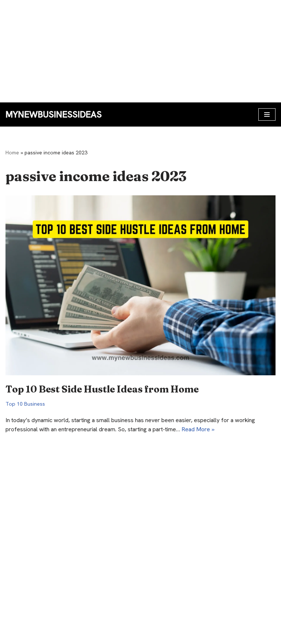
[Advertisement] (140, 51)
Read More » (197, 429)
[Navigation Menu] (267, 114)
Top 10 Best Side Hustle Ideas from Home (102, 389)
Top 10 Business (25, 404)
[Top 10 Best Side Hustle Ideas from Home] (140, 285)
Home (12, 152)
